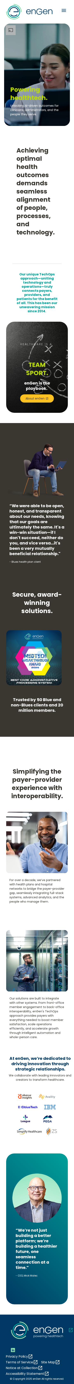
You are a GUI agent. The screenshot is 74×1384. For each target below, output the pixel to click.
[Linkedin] (13, 1350)
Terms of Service (22, 1362)
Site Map (50, 1362)
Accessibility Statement (27, 1373)
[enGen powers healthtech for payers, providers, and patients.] (37, 75)
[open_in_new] (37, 1330)
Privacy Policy (19, 1356)
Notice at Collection (24, 1368)
